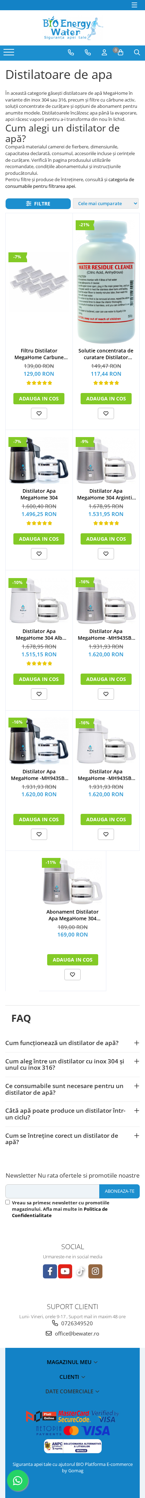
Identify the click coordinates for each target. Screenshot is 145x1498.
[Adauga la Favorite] (39, 413)
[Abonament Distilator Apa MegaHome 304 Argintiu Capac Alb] (72, 881)
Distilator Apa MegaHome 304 (39, 494)
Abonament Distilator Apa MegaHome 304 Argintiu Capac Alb (72, 915)
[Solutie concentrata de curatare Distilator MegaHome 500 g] (106, 282)
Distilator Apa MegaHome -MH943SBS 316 (106, 634)
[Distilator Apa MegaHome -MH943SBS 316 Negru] (39, 741)
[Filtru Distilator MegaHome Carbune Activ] (39, 282)
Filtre (40, 203)
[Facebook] (50, 1271)
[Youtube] (65, 1271)
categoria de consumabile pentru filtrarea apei (69, 182)
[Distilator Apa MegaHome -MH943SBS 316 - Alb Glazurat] (106, 741)
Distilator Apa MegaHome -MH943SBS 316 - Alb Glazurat (106, 774)
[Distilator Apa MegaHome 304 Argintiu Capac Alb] (106, 460)
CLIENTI (70, 1376)
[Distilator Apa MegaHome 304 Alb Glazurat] (39, 601)
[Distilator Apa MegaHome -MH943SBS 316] (106, 600)
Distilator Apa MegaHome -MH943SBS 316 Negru (39, 774)
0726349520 (76, 1323)
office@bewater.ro (76, 1333)
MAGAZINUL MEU (70, 1361)
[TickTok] (80, 1271)
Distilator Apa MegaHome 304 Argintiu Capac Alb (106, 494)
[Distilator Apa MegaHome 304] (39, 460)
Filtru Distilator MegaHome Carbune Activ (39, 354)
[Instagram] (95, 1271)
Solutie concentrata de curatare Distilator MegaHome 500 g (105, 354)
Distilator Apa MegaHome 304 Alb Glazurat (39, 634)
